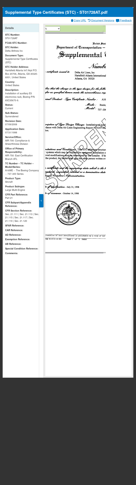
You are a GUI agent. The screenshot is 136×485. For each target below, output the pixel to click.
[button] (41, 200)
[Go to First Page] (104, 26)
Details (9, 28)
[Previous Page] (103, 31)
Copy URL (80, 20)
